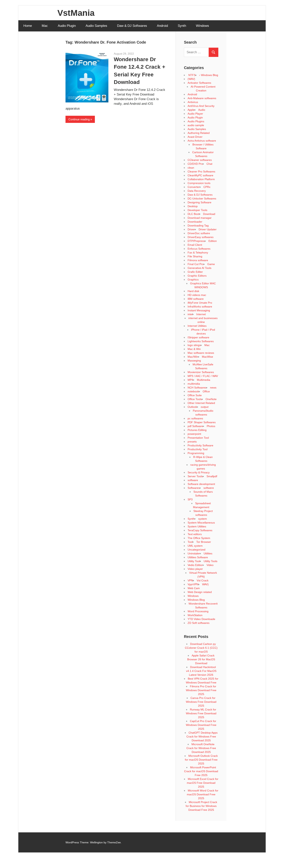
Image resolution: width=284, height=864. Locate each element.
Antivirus (193, 102)
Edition (212, 240)
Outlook (192, 406)
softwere (208, 487)
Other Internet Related (201, 403)
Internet (201, 314)
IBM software (196, 298)
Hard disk (193, 291)
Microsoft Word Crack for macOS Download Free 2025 (202, 794)
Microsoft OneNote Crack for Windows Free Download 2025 (201, 748)
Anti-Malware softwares (202, 98)
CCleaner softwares (200, 159)
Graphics (193, 279)
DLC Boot (193, 213)
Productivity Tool (197, 449)
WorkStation (195, 615)
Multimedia (203, 379)
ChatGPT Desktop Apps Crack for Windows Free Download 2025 (202, 736)
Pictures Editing (197, 430)
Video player (195, 568)
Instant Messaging (199, 310)
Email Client (195, 244)
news (213, 387)
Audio (201, 109)
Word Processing (198, 611)
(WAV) (191, 78)
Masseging (194, 360)
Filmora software (198, 260)
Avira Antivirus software (202, 140)
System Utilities (197, 526)
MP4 (190, 379)
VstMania (75, 13)
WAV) (205, 584)
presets (192, 441)
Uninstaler (194, 553)
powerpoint (194, 433)
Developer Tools (197, 210)
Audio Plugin (67, 26)
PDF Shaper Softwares (202, 422)
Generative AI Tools (199, 267)
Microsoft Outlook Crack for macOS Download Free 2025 (201, 759)
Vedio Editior (195, 565)
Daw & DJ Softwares (132, 26)
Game (211, 264)
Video (210, 565)
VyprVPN (193, 584)
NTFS (192, 75)
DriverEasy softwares (200, 237)
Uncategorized (196, 549)
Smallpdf (212, 476)
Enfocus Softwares (199, 248)
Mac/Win (193, 356)
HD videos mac (197, 294)
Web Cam (194, 588)
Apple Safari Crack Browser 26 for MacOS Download (201, 659)
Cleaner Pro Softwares (201, 171)
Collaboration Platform (201, 179)
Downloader (195, 221)
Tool (190, 541)
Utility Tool (194, 561)
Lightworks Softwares (201, 341)
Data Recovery (197, 190)
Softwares (194, 487)
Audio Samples (96, 26)
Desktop (193, 206)
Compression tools (199, 183)
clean (191, 167)
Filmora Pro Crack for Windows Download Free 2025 (201, 690)
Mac (45, 26)
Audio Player (195, 113)
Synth (182, 26)
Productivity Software (200, 445)
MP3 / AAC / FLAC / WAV (203, 376)
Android (162, 26)
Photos (211, 426)
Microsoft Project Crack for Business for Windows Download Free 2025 (201, 806)
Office (206, 391)
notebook (193, 391)
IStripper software (198, 337)
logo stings (194, 345)
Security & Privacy (199, 472)
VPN (190, 580)
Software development (201, 484)
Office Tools (195, 399)
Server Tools (195, 476)
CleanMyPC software (200, 175)
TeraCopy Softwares (200, 530)
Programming (196, 453)
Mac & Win (194, 348)
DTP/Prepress (196, 240)
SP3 (190, 499)
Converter (194, 186)
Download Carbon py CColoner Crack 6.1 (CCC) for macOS (201, 647)
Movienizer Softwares (201, 372)
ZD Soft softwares (198, 622)
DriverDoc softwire (199, 233)
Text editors (195, 534)
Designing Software (199, 202)
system (202, 518)
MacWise (207, 356)
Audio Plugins (196, 121)
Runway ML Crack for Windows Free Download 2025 (201, 713)
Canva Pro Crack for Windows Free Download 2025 (201, 701)
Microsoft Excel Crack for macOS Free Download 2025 (202, 782)
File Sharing (195, 256)
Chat (209, 163)
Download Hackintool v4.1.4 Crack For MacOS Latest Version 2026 (201, 671)
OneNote (211, 399)
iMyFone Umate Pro (200, 302)
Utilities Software (198, 557)
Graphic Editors (197, 275)
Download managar (200, 217)
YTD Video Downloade (201, 619)
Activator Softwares (199, 82)
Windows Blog (196, 599)
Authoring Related (199, 132)
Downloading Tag (198, 225)
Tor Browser (203, 541)
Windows (202, 26)
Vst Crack (202, 580)
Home (27, 26)
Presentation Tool (198, 437)
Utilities (208, 553)
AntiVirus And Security (201, 105)
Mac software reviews (201, 352)
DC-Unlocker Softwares (202, 198)
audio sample (196, 125)
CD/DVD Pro (195, 163)
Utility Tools (210, 561)
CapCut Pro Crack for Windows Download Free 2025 (201, 725)
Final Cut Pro (196, 264)
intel (190, 314)
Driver (191, 229)
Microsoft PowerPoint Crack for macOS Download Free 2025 (201, 771)
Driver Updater (208, 229)
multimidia (194, 383)
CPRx (206, 186)
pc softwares (195, 418)
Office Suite (195, 395)
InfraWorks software (200, 306)
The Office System (199, 538)
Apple (191, 109)
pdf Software (195, 426)
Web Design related (200, 592)
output (204, 406)
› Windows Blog (208, 75)
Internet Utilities (197, 325)
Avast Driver (195, 136)
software (193, 480)
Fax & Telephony (198, 252)
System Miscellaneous (201, 522)
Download (209, 213)
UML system (195, 545)
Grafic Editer (195, 271)
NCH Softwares (197, 387)
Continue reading (79, 119)
